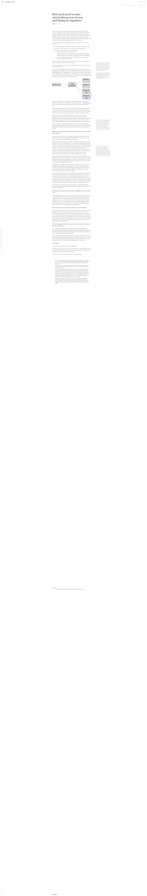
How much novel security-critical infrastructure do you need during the (67, 17)
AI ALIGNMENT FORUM (9, 1)
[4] (71, 145)
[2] (62, 71)
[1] (74, 62)
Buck (54, 23)
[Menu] (2, 1)
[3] (83, 119)
